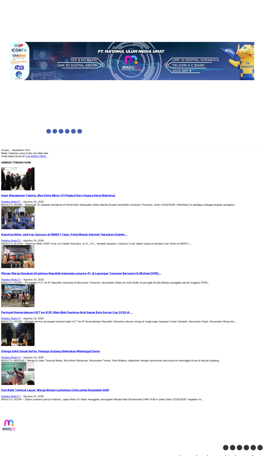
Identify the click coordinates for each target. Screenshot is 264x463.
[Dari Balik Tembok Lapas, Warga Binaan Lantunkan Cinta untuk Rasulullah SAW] (18, 384)
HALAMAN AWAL (35, 156)
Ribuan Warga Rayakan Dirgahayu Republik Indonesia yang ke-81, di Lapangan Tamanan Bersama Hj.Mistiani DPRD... (81, 273)
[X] (73, 131)
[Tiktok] (253, 447)
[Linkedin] (61, 131)
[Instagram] (55, 131)
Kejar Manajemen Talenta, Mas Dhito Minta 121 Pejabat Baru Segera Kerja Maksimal (58, 195)
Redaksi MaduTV (11, 201)
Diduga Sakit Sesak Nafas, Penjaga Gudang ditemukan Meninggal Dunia (50, 351)
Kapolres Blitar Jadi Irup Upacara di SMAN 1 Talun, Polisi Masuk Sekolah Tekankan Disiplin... (64, 234)
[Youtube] (79, 131)
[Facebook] (48, 131)
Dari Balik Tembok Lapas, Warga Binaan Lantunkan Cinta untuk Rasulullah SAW (55, 390)
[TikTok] (67, 131)
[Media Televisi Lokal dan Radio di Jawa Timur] (8, 425)
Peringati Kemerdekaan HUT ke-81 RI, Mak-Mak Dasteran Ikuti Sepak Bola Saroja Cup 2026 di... (66, 312)
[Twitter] (232, 447)
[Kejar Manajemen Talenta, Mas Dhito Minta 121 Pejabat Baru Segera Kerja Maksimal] (18, 189)
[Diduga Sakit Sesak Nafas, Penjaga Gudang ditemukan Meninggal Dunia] (18, 345)
